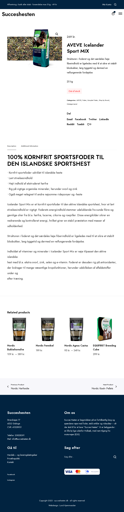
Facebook (80, 119)
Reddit (70, 124)
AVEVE (79, 100)
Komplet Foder (93, 100)
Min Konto (106, 4)
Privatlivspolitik (13, 458)
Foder (84, 100)
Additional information (29, 146)
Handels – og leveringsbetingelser (22, 454)
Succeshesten (18, 13)
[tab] (11, 146)
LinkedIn (104, 119)
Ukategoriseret (72, 104)
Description (11, 146)
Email (70, 119)
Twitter (93, 119)
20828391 (19, 435)
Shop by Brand (104, 100)
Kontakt (10, 462)
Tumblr (80, 124)
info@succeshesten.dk (21, 438)
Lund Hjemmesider (67, 505)
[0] (88, 124)
